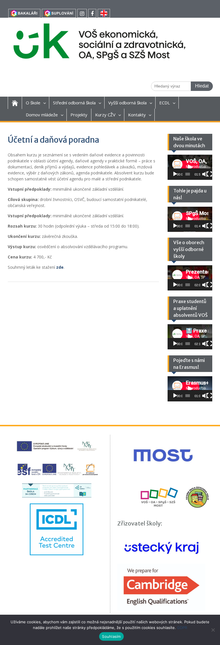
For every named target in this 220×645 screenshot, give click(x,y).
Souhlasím (111, 636)
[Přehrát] (175, 174)
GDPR (182, 627)
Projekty (78, 115)
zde (60, 267)
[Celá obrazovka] (209, 174)
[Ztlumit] (205, 174)
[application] (190, 167)
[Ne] (213, 630)
